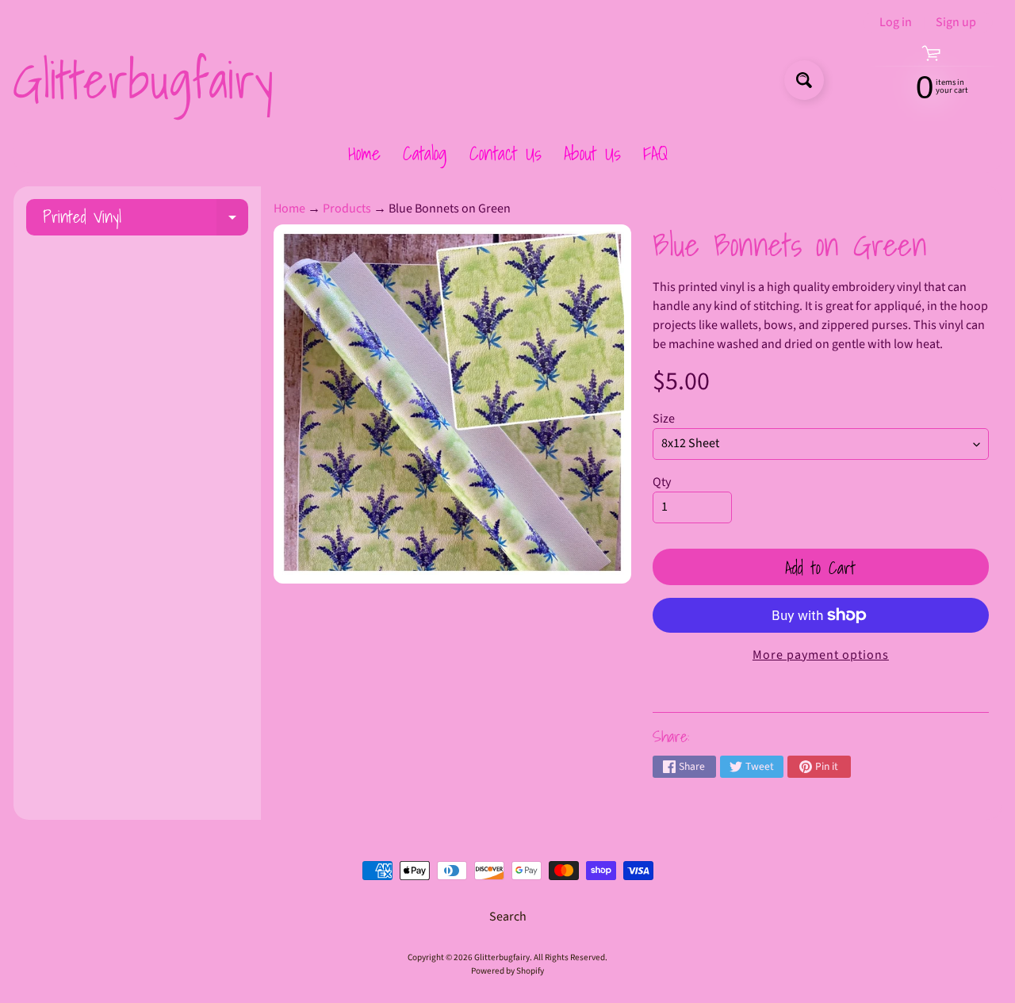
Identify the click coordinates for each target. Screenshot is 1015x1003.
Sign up (956, 22)
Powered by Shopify (507, 971)
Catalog (425, 153)
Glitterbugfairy (143, 80)
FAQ (655, 153)
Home (364, 153)
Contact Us (505, 153)
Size (664, 418)
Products (347, 208)
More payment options (821, 655)
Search (508, 916)
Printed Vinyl (145, 219)
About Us (592, 153)
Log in (895, 22)
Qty (662, 482)
